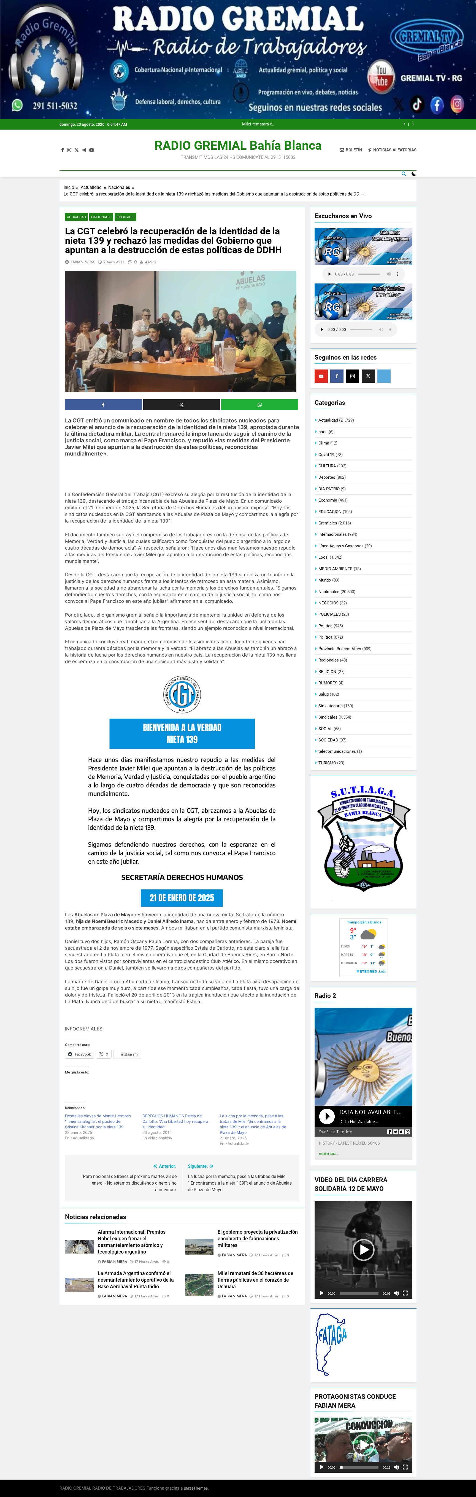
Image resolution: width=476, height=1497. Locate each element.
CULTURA (327, 466)
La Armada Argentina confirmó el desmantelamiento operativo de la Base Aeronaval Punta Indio (322, 124)
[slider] (359, 1293)
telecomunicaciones (337, 751)
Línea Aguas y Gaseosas (341, 545)
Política (325, 637)
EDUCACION (330, 511)
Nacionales (101, 217)
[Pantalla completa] (405, 1293)
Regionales (328, 660)
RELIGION (327, 671)
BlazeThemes (196, 1488)
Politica (325, 625)
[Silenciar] (396, 1293)
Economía (327, 500)
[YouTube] (321, 376)
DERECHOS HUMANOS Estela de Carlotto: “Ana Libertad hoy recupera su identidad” (175, 1121)
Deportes (326, 477)
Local (323, 557)
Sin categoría (330, 705)
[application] (363, 1250)
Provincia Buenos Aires (339, 648)
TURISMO (327, 762)
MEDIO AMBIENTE (335, 568)
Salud (323, 694)
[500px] (384, 376)
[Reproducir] (321, 1293)
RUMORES (327, 683)
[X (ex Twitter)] (368, 376)
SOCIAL (325, 728)
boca (323, 431)
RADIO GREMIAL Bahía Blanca (238, 145)
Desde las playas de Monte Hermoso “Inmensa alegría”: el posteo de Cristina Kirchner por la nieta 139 (98, 1121)
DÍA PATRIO (329, 488)
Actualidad (76, 217)
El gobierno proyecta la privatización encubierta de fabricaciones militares (258, 1238)
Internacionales (332, 534)
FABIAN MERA (82, 262)
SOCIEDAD (328, 740)
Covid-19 (326, 454)
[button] (364, 1250)
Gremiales (327, 523)
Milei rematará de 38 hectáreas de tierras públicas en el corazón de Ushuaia (255, 1280)
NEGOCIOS (328, 603)
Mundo (324, 580)
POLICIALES (329, 614)
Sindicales (125, 217)
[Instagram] (352, 376)
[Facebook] (337, 376)
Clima (323, 443)
